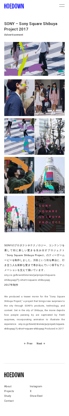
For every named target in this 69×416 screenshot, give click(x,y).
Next (39, 343)
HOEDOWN (14, 6)
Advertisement (13, 34)
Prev (29, 343)
